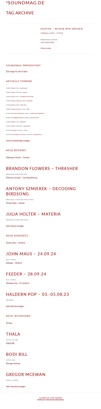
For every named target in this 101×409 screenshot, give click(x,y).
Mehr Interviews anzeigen (15, 387)
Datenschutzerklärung (55, 399)
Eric (53, 33)
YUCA (28, 109)
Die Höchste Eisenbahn (17, 113)
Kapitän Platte (49, 42)
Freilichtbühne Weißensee (37, 113)
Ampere (25, 92)
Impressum (41, 399)
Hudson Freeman (16, 100)
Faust (25, 130)
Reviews (45, 33)
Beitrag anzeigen (46, 48)
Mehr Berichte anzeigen (15, 306)
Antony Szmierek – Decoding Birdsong (41, 191)
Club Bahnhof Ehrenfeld (26, 96)
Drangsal (13, 130)
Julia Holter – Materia (33, 214)
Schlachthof (26, 126)
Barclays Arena (35, 117)
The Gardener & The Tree (18, 134)
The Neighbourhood (17, 117)
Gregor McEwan (25, 375)
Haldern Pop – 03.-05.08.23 (37, 295)
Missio (13, 92)
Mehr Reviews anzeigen (15, 226)
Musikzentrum (38, 134)
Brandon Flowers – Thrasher (42, 169)
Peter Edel (23, 105)
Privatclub (29, 100)
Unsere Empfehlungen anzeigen (18, 141)
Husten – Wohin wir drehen (62, 29)
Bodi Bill (16, 354)
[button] (94, 3)
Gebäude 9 (23, 122)
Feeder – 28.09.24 (26, 274)
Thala (13, 334)
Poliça (13, 96)
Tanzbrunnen (23, 88)
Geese (13, 88)
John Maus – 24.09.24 (31, 254)
